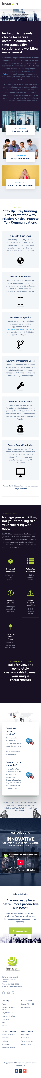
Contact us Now (20, 931)
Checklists (5, 1038)
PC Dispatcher (26, 1007)
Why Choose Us (7, 1013)
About (4, 1004)
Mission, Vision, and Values (8, 1008)
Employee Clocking (8, 1048)
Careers (4, 1026)
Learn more (10, 569)
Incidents (5, 1041)
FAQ (3, 1022)
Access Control (7, 1044)
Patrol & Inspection (8, 1034)
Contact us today (20, 741)
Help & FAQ (25, 1034)
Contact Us (25, 1038)
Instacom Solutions (8, 1016)
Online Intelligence (26, 329)
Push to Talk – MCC (27, 1004)
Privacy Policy (26, 1044)
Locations (5, 1019)
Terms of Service (27, 1041)
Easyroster (11, 329)
